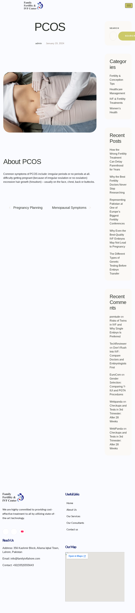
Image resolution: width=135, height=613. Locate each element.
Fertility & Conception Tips (116, 79)
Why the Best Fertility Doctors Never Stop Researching (118, 184)
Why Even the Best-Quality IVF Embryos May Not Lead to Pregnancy (118, 238)
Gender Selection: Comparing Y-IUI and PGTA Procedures (118, 386)
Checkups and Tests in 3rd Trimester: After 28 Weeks (118, 413)
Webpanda (116, 401)
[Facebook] (5, 531)
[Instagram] (14, 531)
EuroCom (115, 374)
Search (114, 28)
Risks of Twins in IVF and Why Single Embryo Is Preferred (118, 328)
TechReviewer (118, 343)
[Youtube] (22, 531)
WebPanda (116, 428)
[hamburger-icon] (129, 5)
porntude (115, 316)
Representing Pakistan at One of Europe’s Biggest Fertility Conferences (117, 211)
